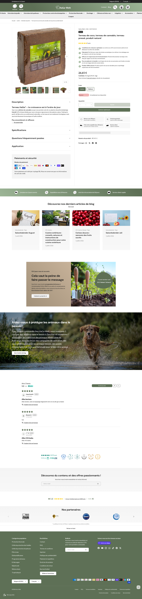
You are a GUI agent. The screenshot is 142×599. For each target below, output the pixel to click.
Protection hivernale (76, 13)
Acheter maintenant (104, 109)
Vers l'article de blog (20, 353)
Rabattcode (15, 566)
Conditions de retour (46, 566)
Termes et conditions (46, 549)
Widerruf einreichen (48, 573)
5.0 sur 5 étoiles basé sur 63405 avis (75, 499)
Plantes (139, 13)
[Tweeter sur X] (89, 143)
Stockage (90, 13)
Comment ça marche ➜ (40, 296)
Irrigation (118, 13)
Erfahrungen (16, 562)
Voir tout (71, 206)
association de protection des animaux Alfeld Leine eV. (36, 337)
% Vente (3, 13)
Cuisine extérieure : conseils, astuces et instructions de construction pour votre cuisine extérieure (55, 238)
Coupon (71, 16)
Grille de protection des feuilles (21, 545)
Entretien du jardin (14, 13)
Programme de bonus (18, 559)
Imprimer (43, 552)
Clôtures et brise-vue (104, 13)
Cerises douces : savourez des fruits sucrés (84, 235)
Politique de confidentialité (48, 555)
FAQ (41, 545)
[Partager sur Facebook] (92, 143)
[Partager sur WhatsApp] (86, 143)
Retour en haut (71, 528)
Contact (42, 542)
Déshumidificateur (17, 555)
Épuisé (112, 104)
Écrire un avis (102, 385)
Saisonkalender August (25, 233)
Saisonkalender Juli (114, 233)
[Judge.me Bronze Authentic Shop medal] (91, 456)
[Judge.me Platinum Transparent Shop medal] (70, 456)
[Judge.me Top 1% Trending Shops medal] (97, 456)
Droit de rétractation (46, 562)
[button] (128, 7)
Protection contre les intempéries (54, 13)
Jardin (18, 20)
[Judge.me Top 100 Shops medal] (84, 456)
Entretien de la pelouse (31, 13)
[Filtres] (114, 385)
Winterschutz (16, 569)
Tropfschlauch (16, 572)
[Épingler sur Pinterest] (96, 143)
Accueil (13, 20)
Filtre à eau (15, 552)
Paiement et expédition (47, 559)
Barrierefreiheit (45, 569)
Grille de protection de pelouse (21, 549)
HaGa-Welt (81, 29)
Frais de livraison (91, 78)
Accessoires (129, 13)
